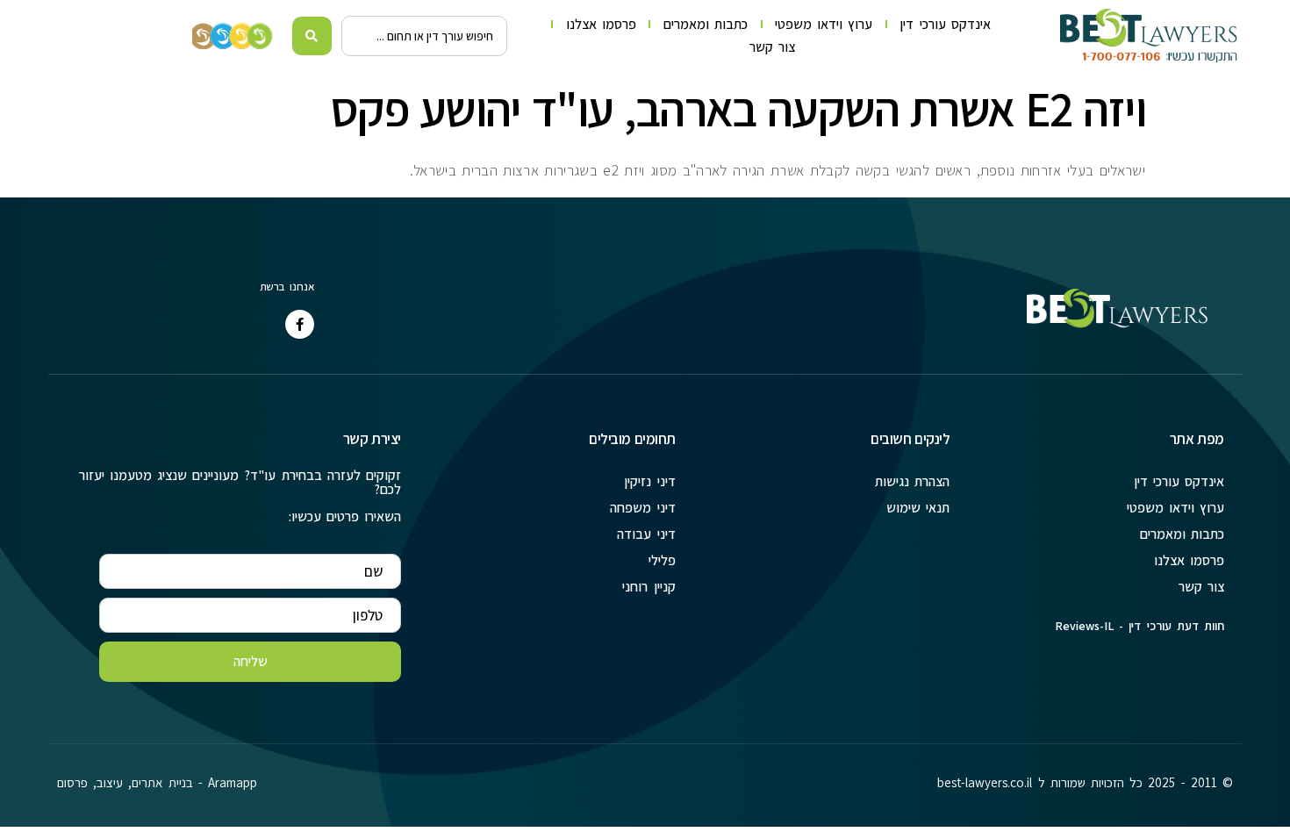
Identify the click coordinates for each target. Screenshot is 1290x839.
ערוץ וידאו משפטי (823, 24)
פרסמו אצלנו (601, 24)
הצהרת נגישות (912, 481)
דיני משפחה (642, 507)
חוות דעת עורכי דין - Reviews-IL (1139, 626)
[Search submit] (312, 36)
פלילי (662, 560)
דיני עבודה (646, 534)
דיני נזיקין (649, 481)
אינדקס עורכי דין (944, 24)
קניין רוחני (648, 586)
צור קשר (772, 47)
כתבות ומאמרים (705, 24)
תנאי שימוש (918, 507)
